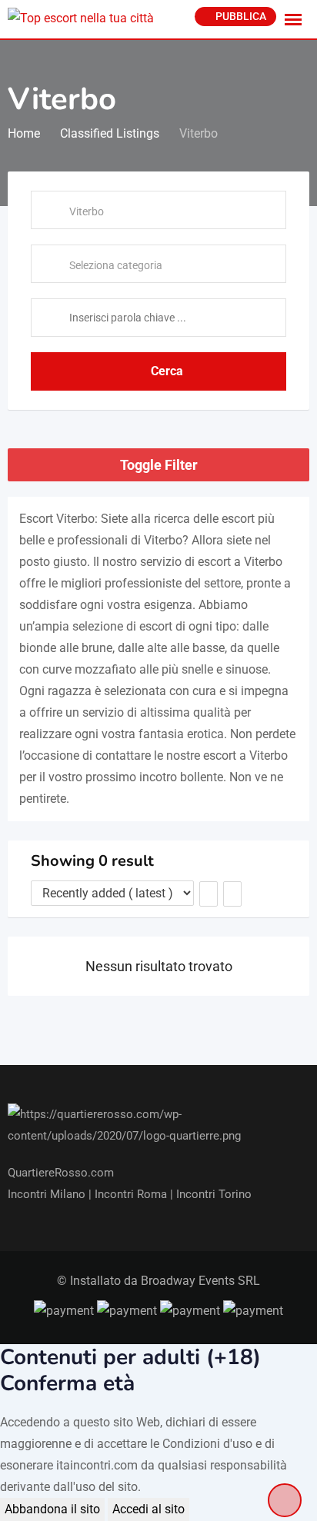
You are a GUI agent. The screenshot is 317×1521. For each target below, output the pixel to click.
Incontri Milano (48, 1194)
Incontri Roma (131, 1194)
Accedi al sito (148, 1509)
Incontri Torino (214, 1194)
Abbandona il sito (52, 1509)
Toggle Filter (159, 465)
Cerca (167, 371)
